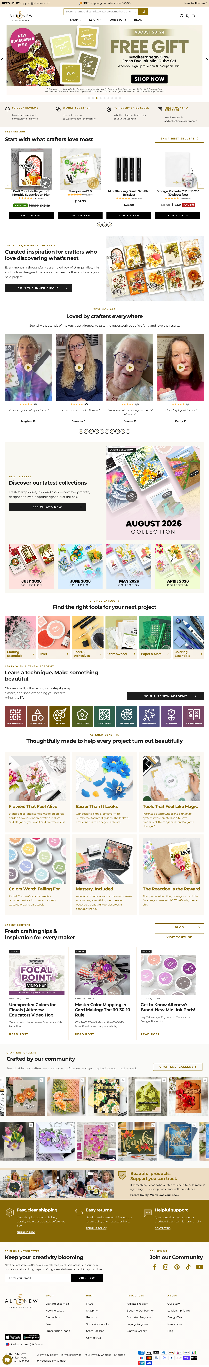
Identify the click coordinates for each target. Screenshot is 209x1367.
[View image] (3, 1080)
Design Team (176, 1317)
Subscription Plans (58, 1330)
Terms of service (71, 1354)
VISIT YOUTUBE (179, 937)
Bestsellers (53, 1317)
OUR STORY (118, 19)
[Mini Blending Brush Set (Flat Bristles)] (128, 169)
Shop (50, 1296)
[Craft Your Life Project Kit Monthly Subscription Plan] (31, 169)
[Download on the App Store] (13, 1337)
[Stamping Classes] (171, 716)
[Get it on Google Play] (31, 1337)
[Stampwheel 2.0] (80, 169)
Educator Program (139, 1317)
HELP (90, 1296)
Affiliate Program (137, 1303)
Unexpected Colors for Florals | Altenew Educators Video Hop (32, 1009)
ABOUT (172, 1296)
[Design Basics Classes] (37, 716)
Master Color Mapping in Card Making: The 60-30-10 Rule (102, 1009)
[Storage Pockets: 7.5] (177, 169)
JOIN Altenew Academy (165, 696)
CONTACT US (162, 1228)
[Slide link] (104, 60)
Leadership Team (178, 1310)
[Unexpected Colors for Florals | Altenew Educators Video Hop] (36, 975)
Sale (48, 1324)
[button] (99, 225)
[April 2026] (177, 566)
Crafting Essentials (58, 1303)
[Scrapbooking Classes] (193, 716)
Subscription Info (97, 1324)
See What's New (47, 507)
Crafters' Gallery (176, 1066)
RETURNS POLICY (96, 1228)
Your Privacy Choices (97, 1354)
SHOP (74, 19)
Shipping (92, 1310)
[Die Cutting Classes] (82, 716)
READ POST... (20, 1034)
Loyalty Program (137, 1324)
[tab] (89, 98)
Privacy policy (49, 1354)
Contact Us (93, 1337)
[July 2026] (31, 566)
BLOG (138, 19)
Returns (91, 1317)
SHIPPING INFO (26, 1232)
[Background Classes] (15, 716)
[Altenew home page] (20, 16)
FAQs (89, 1303)
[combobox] (101, 11)
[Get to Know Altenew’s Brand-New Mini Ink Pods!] (168, 975)
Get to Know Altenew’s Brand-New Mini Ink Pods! (168, 1007)
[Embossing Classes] (104, 716)
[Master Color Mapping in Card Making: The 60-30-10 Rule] (102, 975)
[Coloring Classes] (59, 716)
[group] (104, 60)
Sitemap (119, 1354)
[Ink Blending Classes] (126, 716)
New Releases (55, 1310)
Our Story (173, 1303)
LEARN (94, 19)
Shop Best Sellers (178, 138)
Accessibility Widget (53, 1360)
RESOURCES (135, 1296)
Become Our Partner (140, 1310)
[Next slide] (200, 185)
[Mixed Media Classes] (149, 716)
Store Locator (95, 1330)
